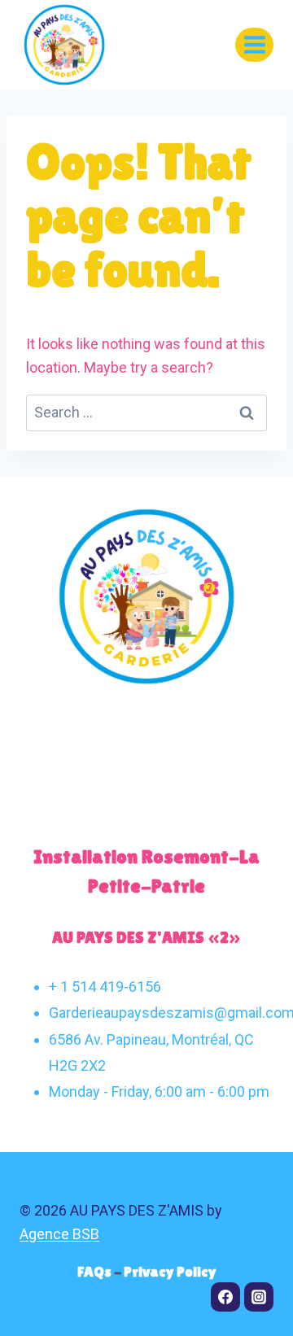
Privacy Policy (170, 1271)
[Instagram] (258, 1297)
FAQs (95, 1271)
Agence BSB (59, 1233)
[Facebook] (225, 1297)
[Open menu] (254, 44)
